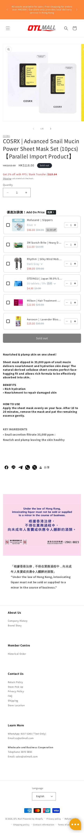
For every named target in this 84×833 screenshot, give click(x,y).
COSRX (6, 136)
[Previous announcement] (7, 9)
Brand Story (15, 625)
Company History (18, 620)
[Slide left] (33, 128)
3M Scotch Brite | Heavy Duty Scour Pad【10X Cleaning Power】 (44, 242)
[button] (8, 28)
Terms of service (66, 824)
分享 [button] (47, 467)
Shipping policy (21, 824)
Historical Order (17, 653)
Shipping (7, 178)
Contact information (43, 824)
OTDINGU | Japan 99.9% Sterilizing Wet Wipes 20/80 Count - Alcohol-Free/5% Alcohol (44, 278)
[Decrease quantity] (67, 225)
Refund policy (72, 818)
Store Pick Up (15, 686)
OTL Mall (17, 818)
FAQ (10, 696)
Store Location (16, 705)
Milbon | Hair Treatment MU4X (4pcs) (44, 300)
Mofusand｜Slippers (40, 220)
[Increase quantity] (75, 225)
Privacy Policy (16, 691)
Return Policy (15, 682)
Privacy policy (53, 818)
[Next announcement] (76, 9)
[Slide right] (50, 128)
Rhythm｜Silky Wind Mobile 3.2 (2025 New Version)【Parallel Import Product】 (44, 259)
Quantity (8, 185)
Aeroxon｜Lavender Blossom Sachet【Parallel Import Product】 (44, 319)
